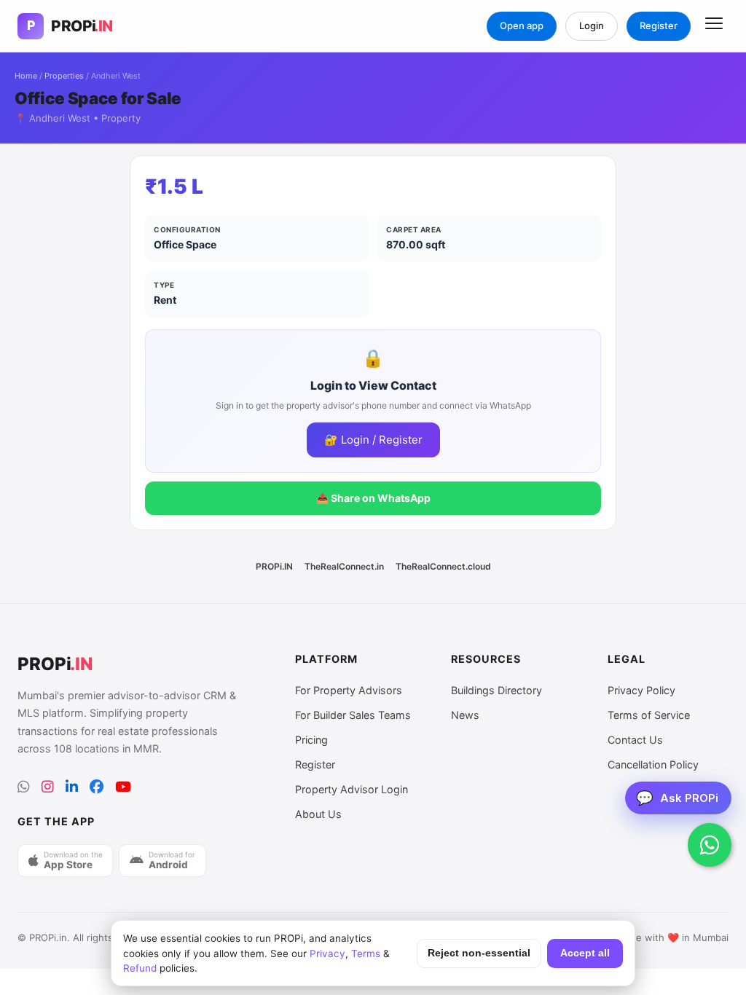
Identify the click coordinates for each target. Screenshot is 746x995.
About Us (318, 814)
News (465, 715)
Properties (64, 76)
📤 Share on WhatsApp (373, 498)
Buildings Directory (496, 690)
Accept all (585, 953)
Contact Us (635, 740)
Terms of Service (649, 715)
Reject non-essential (479, 953)
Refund (140, 968)
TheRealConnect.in (344, 566)
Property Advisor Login (351, 789)
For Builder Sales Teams (353, 715)
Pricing (311, 740)
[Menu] (714, 26)
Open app (521, 25)
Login (591, 25)
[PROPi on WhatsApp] (23, 787)
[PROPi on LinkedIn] (72, 787)
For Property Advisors (348, 690)
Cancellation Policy (653, 764)
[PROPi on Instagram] (48, 787)
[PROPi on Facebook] (96, 787)
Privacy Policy (641, 690)
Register (659, 25)
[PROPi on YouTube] (123, 787)
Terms (365, 953)
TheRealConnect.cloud (443, 566)
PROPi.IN (274, 566)
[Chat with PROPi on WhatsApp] (709, 845)
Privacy (327, 953)
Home (26, 76)
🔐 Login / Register (373, 440)
